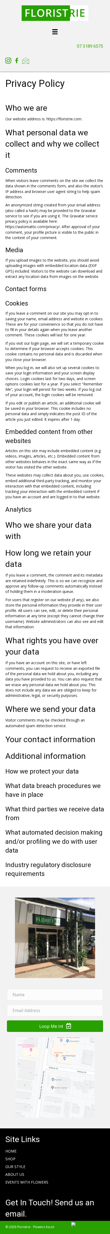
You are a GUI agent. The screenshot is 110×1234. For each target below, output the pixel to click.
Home (11, 1151)
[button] (55, 1026)
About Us (14, 1174)
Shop (10, 1158)
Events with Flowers (26, 1182)
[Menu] (55, 31)
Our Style (15, 1166)
